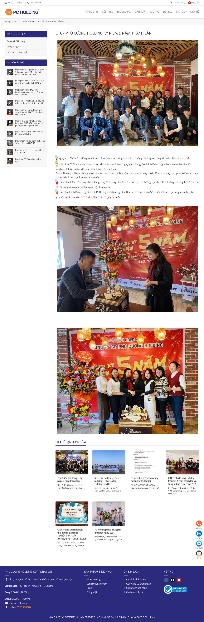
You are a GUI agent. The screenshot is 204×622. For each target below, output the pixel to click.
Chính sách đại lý (134, 592)
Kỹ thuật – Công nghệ (18, 52)
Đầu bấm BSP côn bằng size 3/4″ (28, 160)
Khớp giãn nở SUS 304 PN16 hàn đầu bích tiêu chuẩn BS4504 (29, 82)
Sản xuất (141, 11)
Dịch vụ (155, 11)
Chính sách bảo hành (136, 587)
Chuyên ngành (14, 46)
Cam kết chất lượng (136, 579)
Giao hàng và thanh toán (138, 583)
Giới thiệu (107, 11)
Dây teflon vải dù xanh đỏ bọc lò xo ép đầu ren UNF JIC (30, 142)
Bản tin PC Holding (16, 41)
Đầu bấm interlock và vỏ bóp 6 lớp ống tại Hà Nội (29, 133)
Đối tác (167, 11)
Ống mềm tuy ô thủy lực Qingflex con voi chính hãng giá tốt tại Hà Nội (29, 92)
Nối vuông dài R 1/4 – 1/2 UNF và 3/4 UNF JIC (30, 151)
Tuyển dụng (180, 2)
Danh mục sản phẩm (97, 583)
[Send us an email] (172, 580)
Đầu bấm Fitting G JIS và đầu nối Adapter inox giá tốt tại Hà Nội (29, 102)
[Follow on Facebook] (166, 580)
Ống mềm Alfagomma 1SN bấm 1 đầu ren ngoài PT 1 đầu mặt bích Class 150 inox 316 (29, 72)
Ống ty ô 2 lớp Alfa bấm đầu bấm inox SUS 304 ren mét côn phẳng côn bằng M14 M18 (29, 123)
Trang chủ (91, 11)
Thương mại (124, 11)
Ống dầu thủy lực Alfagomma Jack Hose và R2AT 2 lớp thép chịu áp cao (29, 112)
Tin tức (180, 11)
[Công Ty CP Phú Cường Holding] (22, 12)
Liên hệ (194, 11)
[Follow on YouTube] (179, 580)
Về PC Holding (94, 579)
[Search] (171, 3)
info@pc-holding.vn (18, 603)
